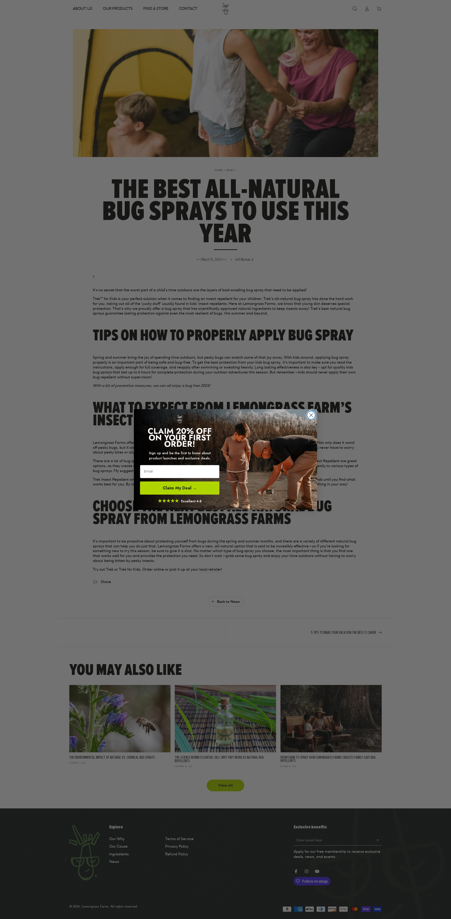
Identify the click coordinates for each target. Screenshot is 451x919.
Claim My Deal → (180, 488)
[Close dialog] (311, 415)
